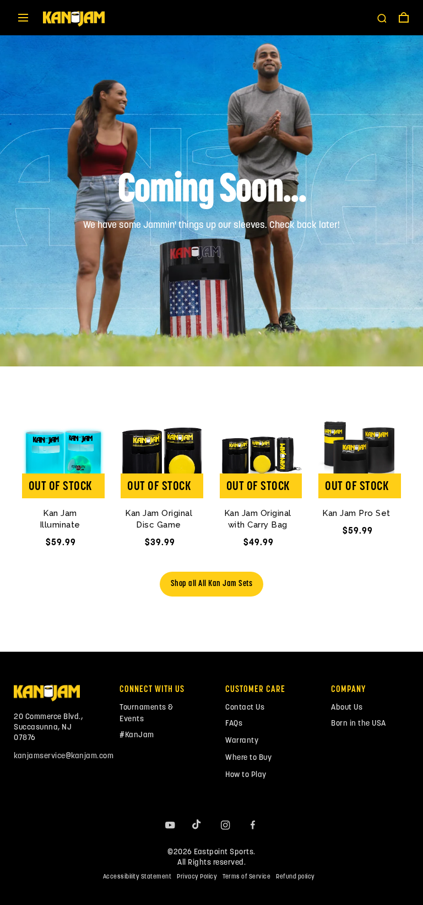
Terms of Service (246, 877)
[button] (23, 18)
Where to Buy (248, 758)
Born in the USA (358, 724)
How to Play (246, 775)
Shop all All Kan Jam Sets (212, 584)
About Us (346, 708)
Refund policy (295, 877)
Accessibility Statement (137, 877)
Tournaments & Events (146, 713)
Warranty (241, 741)
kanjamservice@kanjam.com (63, 756)
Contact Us (244, 708)
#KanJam (137, 735)
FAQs (233, 724)
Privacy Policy (197, 877)
